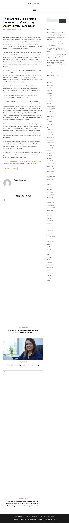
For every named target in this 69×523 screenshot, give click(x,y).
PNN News (49, 259)
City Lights (33, 163)
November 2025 (51, 108)
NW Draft (49, 257)
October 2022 (50, 205)
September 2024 (51, 145)
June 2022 (49, 215)
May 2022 (49, 218)
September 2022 (51, 207)
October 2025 (50, 111)
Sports (48, 270)
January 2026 (50, 103)
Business (7, 168)
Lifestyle (49, 249)
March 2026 (50, 98)
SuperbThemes (50, 516)
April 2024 (49, 158)
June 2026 (49, 90)
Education (49, 239)
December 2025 (51, 106)
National (49, 252)
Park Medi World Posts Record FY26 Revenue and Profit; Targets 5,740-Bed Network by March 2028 (56, 55)
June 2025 (49, 121)
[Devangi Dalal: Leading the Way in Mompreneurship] (23, 348)
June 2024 (49, 153)
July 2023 (49, 181)
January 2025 (50, 135)
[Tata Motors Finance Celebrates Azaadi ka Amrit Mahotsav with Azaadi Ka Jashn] (23, 261)
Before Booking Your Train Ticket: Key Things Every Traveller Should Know (56, 49)
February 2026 (50, 101)
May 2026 (49, 93)
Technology (50, 272)
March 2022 (50, 221)
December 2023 (51, 168)
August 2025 (50, 116)
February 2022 (50, 223)
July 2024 (49, 150)
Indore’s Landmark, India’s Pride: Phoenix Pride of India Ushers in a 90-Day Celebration (55, 43)
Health (48, 246)
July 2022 (49, 213)
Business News (51, 236)
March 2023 (50, 192)
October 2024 (50, 142)
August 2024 (50, 148)
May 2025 (49, 124)
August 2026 (50, 85)
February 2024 (50, 163)
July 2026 (49, 88)
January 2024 (50, 166)
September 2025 (51, 114)
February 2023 (50, 194)
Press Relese (50, 267)
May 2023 (49, 187)
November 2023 (51, 171)
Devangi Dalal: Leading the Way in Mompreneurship (23, 365)
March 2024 (50, 161)
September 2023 (51, 176)
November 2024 (51, 140)
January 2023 (50, 197)
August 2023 (50, 179)
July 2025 (49, 119)
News (48, 254)
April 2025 (49, 127)
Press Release (50, 265)
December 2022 (51, 200)
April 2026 (49, 95)
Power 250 (49, 262)
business (14, 168)
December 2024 (51, 137)
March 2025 (50, 129)
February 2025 (50, 132)
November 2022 (51, 202)
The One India (24, 516)
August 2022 (50, 210)
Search (48, 17)
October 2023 (50, 174)
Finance (49, 244)
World (48, 280)
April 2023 (49, 189)
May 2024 (49, 155)
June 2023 (49, 184)
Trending (49, 275)
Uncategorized (50, 278)
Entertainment (50, 241)
